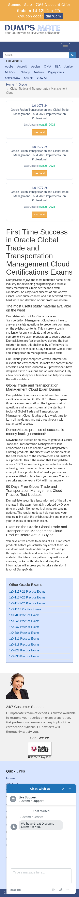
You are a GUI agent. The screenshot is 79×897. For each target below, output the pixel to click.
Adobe (9, 66)
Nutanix (39, 72)
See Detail (39, 132)
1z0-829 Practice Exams (24, 650)
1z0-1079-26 (39, 188)
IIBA (57, 66)
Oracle (23, 84)
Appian (35, 66)
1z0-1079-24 (39, 105)
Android (22, 66)
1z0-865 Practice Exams (24, 621)
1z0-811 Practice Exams (24, 638)
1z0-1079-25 (39, 147)
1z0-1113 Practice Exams (25, 609)
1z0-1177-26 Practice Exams (27, 603)
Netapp (25, 72)
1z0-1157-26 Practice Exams (27, 597)
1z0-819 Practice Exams (24, 644)
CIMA (47, 66)
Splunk (28, 78)
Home (10, 84)
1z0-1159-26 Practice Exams (27, 591)
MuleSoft (11, 72)
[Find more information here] (41, 839)
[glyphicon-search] (72, 55)
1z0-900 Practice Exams (24, 615)
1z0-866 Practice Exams (24, 633)
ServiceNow (12, 78)
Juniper (69, 66)
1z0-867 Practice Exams (24, 627)
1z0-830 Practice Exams (24, 656)
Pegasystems (56, 72)
